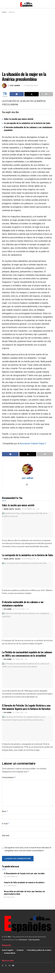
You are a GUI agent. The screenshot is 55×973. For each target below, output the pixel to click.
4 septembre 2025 (29, 509)
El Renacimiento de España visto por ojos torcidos (24, 873)
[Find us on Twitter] (6, 965)
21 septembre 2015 (11, 877)
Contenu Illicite (9, 953)
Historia (11, 12)
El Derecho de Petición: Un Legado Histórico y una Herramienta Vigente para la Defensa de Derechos (26, 707)
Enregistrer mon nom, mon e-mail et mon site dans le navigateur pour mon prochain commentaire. (28, 849)
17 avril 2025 (18, 659)
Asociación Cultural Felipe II (33, 443)
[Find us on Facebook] (2, 965)
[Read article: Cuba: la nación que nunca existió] (27, 525)
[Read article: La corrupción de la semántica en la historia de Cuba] (27, 575)
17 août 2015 (9, 897)
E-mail (5, 823)
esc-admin (15, 85)
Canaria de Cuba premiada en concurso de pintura (24, 882)
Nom (5, 811)
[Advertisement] (27, 42)
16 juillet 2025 (19, 609)
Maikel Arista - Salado (12, 509)
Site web (5, 835)
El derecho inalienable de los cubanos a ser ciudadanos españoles (28, 128)
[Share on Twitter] (31, 94)
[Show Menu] (3, 4)
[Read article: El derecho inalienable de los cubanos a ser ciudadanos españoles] (27, 625)
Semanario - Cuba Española (29, 940)
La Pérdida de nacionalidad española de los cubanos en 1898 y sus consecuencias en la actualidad (27, 653)
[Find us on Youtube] (13, 965)
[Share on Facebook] (17, 94)
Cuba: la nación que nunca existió (18, 118)
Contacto (20, 950)
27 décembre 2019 (31, 85)
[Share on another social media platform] (46, 94)
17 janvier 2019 (10, 886)
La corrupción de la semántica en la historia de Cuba (27, 123)
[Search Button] (51, 4)
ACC (9, 937)
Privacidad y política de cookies (39, 950)
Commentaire (9, 777)
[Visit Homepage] (27, 4)
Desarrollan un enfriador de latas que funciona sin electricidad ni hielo (24, 892)
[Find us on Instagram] (9, 965)
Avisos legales (7, 950)
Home (4, 12)
